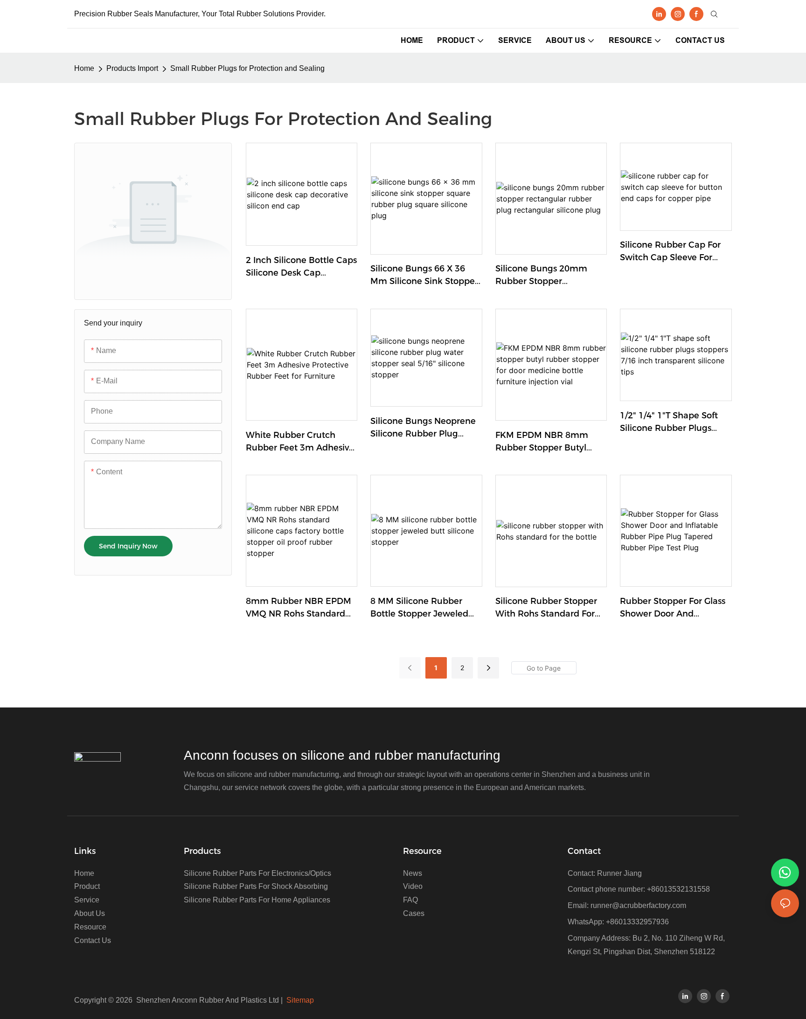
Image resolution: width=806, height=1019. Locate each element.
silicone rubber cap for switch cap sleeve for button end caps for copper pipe (670, 252)
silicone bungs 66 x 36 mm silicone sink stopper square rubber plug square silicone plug (424, 275)
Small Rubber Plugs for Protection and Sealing (247, 68)
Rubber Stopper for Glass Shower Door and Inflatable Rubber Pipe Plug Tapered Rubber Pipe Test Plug (675, 608)
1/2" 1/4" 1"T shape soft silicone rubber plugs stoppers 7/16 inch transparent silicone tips (671, 422)
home (84, 68)
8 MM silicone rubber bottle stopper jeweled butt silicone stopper (419, 608)
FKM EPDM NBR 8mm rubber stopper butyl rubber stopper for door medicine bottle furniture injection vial (549, 442)
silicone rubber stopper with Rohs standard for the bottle (546, 608)
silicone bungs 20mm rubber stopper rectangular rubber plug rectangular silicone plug (549, 275)
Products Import (132, 68)
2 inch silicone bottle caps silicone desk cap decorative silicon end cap (301, 267)
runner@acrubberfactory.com (638, 905)
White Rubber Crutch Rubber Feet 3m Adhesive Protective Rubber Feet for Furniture (301, 442)
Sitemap (300, 1000)
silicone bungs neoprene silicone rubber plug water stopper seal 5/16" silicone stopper (423, 428)
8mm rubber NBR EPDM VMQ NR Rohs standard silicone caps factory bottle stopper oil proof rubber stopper (298, 608)
